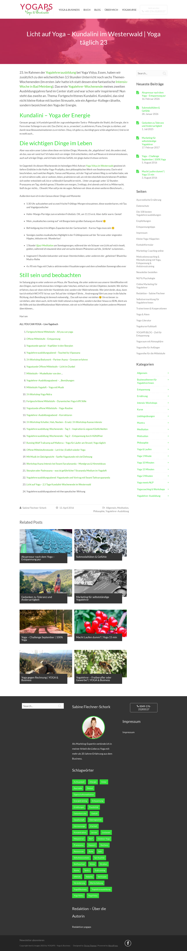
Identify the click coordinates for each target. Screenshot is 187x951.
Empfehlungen (143, 221)
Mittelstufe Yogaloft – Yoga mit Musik (45, 387)
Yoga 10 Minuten (145, 462)
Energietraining (80, 801)
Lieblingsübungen (146, 416)
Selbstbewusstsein (81, 858)
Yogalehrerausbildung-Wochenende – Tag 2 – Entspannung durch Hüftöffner (64, 435)
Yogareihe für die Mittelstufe (150, 353)
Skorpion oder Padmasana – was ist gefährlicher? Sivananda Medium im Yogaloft (66, 470)
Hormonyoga (79, 826)
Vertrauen (102, 877)
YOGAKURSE (129, 9)
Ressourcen (79, 851)
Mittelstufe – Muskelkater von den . (44, 373)
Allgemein (111, 507)
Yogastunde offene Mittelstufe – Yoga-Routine (49, 408)
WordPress (113, 945)
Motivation (142, 436)
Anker (104, 782)
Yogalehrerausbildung (61, 72)
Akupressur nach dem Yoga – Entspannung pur (154, 94)
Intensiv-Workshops (147, 402)
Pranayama (78, 845)
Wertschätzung (96, 883)
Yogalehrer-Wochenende (85, 86)
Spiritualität (99, 858)
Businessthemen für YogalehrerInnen (147, 381)
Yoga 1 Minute (144, 456)
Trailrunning (100, 870)
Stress (92, 864)
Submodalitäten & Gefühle (151, 109)
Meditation (122, 507)
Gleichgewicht (95, 820)
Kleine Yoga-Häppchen (147, 238)
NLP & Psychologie (145, 278)
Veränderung (79, 883)
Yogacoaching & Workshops (151, 489)
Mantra (141, 422)
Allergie (93, 782)
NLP (91, 839)
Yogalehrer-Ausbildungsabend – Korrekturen (49, 415)
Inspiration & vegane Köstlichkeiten (89, 428)
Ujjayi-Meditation (45, 245)
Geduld (94, 813)
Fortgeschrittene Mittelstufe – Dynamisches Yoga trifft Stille (56, 401)
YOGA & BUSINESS (69, 9)
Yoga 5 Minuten (145, 475)
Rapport (91, 845)
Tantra (87, 870)
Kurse (140, 409)
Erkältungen (79, 807)
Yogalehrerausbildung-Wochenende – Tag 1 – (49, 428)
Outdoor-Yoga (104, 839)
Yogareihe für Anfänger (148, 347)
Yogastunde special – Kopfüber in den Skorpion (49, 345)
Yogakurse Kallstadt (146, 326)
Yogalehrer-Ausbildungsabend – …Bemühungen (50, 380)
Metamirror (79, 839)
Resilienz (104, 845)
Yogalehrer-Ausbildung (117, 511)
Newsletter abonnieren (32, 940)
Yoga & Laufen (144, 449)
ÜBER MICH (111, 9)
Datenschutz (142, 205)
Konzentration (80, 832)
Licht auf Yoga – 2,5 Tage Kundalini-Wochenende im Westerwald (58, 484)
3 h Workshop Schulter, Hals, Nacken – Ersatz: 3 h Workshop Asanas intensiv (64, 422)
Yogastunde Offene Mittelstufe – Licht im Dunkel (50, 366)
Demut (90, 788)
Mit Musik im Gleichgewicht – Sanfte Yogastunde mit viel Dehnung (59, 456)
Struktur (103, 864)
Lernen (94, 832)
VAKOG (77, 877)
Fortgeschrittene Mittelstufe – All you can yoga (49, 331)
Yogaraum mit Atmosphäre (149, 341)
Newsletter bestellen (146, 272)
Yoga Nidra (78, 896)
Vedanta (89, 877)
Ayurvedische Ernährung (148, 199)
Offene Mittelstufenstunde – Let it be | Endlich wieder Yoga (55, 449)
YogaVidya (92, 896)
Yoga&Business (80, 889)
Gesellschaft (79, 820)
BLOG (97, 9)
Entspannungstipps (145, 226)
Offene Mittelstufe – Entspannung (43, 338)
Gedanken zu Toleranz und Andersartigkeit (153, 124)
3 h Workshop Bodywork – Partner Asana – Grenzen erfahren (57, 359)
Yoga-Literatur (143, 320)
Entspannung (143, 389)
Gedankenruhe (80, 813)
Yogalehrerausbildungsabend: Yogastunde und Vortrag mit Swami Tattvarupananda (68, 477)
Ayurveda (78, 788)
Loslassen (106, 832)
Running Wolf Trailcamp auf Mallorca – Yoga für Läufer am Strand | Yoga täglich (66, 442)
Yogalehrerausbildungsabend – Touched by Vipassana (53, 352)
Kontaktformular (144, 244)
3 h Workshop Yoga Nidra (39, 394)
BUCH (87, 9)
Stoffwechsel (79, 864)
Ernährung (142, 396)
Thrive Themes (90, 945)
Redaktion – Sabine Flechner (150, 293)
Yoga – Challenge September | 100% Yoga (154, 158)
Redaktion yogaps (81, 926)
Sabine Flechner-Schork (34, 507)
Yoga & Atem (142, 314)
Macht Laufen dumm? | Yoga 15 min (153, 173)
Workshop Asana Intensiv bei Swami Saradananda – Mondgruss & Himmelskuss (66, 463)
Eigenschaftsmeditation (84, 794)
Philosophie (99, 511)
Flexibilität (93, 807)
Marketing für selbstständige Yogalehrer (149, 141)
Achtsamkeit (79, 782)
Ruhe (91, 851)
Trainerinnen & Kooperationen (151, 308)
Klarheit (93, 826)
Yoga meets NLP (145, 482)
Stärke (76, 870)
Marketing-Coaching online (150, 250)
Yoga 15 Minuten (145, 469)
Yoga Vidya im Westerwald (99, 165)
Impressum (141, 232)
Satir (100, 851)
